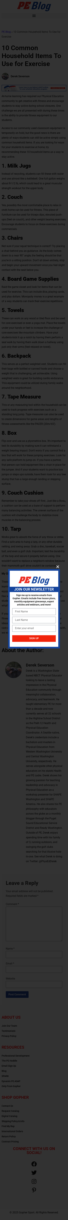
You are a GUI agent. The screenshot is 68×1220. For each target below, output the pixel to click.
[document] (34, 610)
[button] (58, 567)
